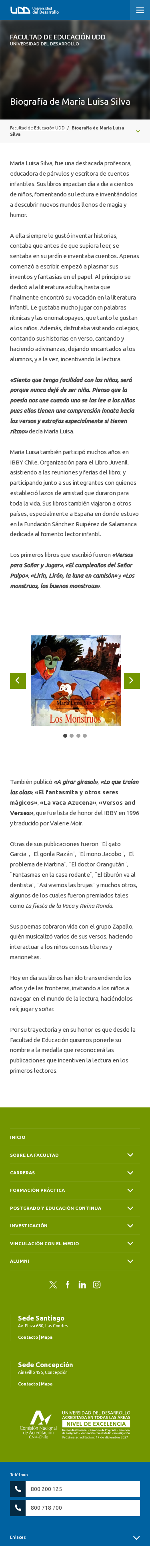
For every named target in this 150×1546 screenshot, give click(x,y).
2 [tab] (72, 736)
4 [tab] (85, 736)
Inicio (17, 1137)
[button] (140, 10)
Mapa (46, 1337)
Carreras (22, 1172)
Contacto (28, 1337)
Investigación (29, 1225)
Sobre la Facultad (34, 1155)
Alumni (19, 1261)
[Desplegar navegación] (75, 131)
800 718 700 (46, 1508)
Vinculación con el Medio (44, 1243)
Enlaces (18, 1537)
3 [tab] (78, 736)
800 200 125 (46, 1489)
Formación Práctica (37, 1190)
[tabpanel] (76, 680)
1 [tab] (65, 736)
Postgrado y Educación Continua (55, 1208)
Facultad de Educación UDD (58, 39)
